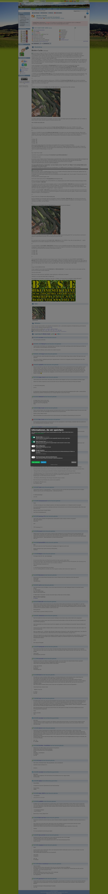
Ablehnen (74, 462)
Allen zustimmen (35, 462)
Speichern (43, 462)
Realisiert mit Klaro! (54, 464)
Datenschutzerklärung (39, 433)
